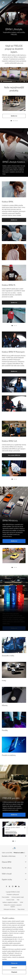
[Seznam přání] (20, 2)
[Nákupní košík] (16, 2)
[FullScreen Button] (26, 81)
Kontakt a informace (8, 856)
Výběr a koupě (7, 874)
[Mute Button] (24, 81)
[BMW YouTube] (16, 887)
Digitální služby (7, 879)
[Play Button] (1, 81)
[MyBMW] (13, 2)
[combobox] (25, 828)
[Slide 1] (11, 121)
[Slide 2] (13, 121)
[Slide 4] (17, 121)
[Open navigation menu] (24, 2)
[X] (9, 887)
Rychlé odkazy (7, 868)
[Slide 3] (15, 121)
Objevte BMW (6, 862)
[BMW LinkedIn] (19, 887)
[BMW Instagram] (13, 887)
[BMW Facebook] (6, 887)
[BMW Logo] (3, 2)
